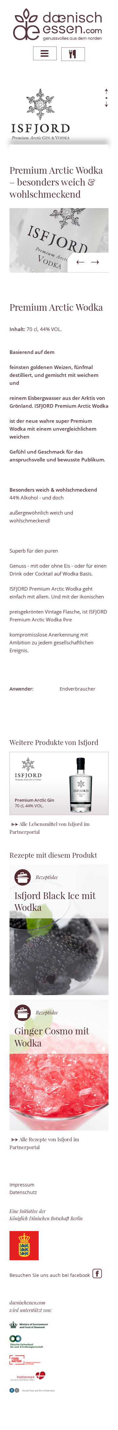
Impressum (22, 1185)
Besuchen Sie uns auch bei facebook (51, 1275)
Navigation (45, 53)
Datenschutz (23, 1192)
